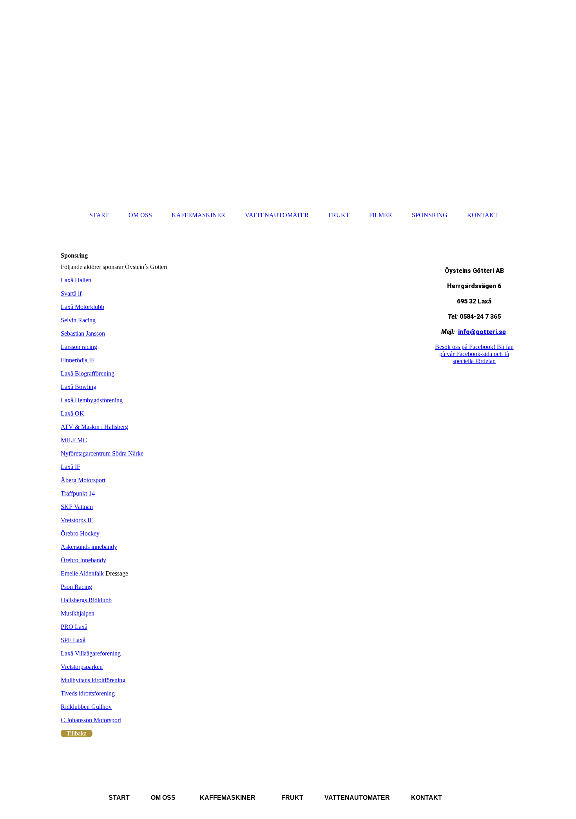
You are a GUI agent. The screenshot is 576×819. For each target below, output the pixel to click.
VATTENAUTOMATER (277, 215)
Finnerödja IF (77, 360)
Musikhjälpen (77, 613)
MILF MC (74, 440)
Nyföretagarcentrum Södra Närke (102, 453)
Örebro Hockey (80, 533)
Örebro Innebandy (83, 560)
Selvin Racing (78, 320)
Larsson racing (79, 346)
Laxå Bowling (78, 386)
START (99, 215)
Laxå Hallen (76, 280)
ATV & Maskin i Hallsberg (94, 426)
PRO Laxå (74, 626)
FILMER (380, 215)
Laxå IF (70, 466)
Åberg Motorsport (83, 480)
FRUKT (339, 215)
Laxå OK (72, 413)
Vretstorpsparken (82, 666)
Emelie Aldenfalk (82, 573)
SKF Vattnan (77, 506)
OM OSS (140, 215)
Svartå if (71, 293)
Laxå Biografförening (87, 373)
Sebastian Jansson (83, 333)
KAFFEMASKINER (198, 215)
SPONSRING (429, 215)
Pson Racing (76, 586)
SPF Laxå (73, 640)
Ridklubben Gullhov (86, 706)
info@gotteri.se (482, 332)
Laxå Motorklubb (82, 306)
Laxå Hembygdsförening (92, 400)
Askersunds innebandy (89, 546)
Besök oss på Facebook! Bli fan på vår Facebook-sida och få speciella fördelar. (474, 353)
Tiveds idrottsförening (88, 693)
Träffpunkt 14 (78, 493)
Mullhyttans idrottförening (93, 680)
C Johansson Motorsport (91, 720)
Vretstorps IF (77, 520)
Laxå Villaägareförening (91, 653)
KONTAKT (482, 215)
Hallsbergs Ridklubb (86, 600)
